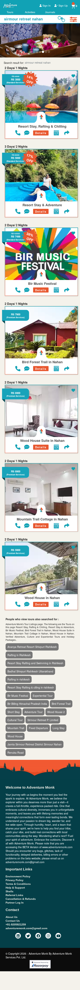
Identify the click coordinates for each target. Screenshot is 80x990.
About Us (11, 917)
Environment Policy (18, 876)
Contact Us (13, 920)
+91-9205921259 (16, 924)
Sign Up (63, 5)
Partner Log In (15, 902)
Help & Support (15, 887)
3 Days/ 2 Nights (16, 146)
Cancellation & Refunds (21, 898)
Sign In (46, 5)
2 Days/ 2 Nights (16, 225)
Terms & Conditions (18, 883)
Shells (9, 891)
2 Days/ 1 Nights (16, 68)
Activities (30, 12)
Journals (50, 12)
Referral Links (14, 895)
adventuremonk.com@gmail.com (26, 928)
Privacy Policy (14, 880)
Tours (10, 12)
